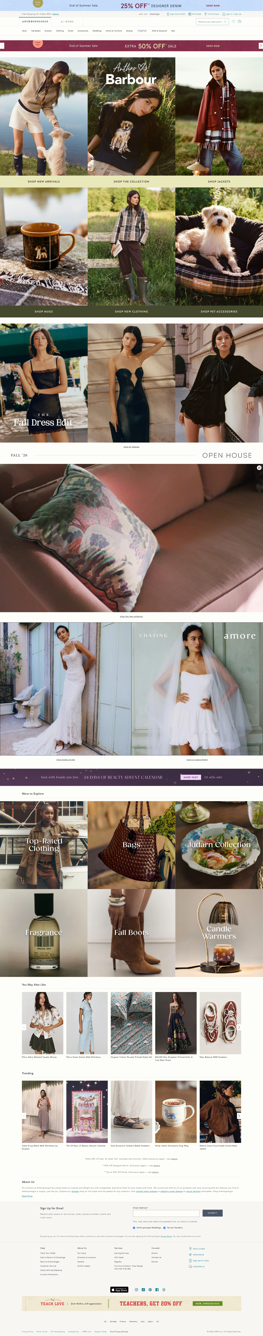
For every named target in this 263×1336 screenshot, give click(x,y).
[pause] (259, 467)
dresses (75, 1191)
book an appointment (197, 759)
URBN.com (86, 1332)
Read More (27, 1196)
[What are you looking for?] (225, 21)
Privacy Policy (166, 1236)
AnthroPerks (198, 1255)
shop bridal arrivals (65, 759)
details (56, 14)
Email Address (140, 1208)
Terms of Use (42, 1332)
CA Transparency (58, 1332)
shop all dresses (131, 447)
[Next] (260, 45)
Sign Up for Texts (201, 1261)
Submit (212, 1213)
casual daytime (193, 1191)
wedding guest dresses (171, 1191)
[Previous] (2, 45)
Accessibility (73, 1332)
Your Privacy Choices (119, 1332)
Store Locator (199, 1249)
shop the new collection (131, 616)
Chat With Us (198, 1267)
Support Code (101, 1332)
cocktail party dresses (146, 1191)
